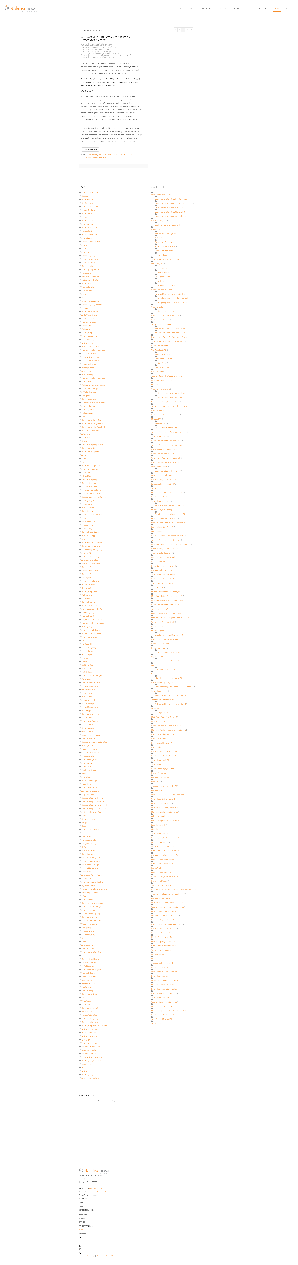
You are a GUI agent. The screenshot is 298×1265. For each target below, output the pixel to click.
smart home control (89, 507)
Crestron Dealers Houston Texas (94, 55)
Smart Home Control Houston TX (164, 574)
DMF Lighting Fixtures (163, 276)
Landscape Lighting (89, 479)
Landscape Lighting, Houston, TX (167, 225)
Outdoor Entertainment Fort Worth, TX (170, 393)
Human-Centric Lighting (90, 546)
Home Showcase (88, 854)
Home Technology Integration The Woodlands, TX (174, 687)
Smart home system (89, 759)
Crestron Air (86, 836)
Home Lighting (87, 1074)
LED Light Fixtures (162, 712)
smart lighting (86, 626)
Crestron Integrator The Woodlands (95, 808)
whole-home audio (88, 1050)
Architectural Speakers (90, 791)
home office (86, 878)
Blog (277, 9)
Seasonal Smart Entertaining (166, 428)
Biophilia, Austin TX (158, 825)
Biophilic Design (87, 703)
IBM (83, 640)
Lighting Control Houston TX (162, 967)
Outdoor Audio (87, 266)
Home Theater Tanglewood (92, 423)
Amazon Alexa (86, 766)
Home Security (87, 511)
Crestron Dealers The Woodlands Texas (96, 44)
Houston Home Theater (90, 430)
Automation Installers (89, 560)
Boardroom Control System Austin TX (165, 807)
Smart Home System (159, 466)
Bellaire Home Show (89, 850)
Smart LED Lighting (88, 553)
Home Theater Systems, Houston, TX (165, 315)
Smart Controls (87, 381)
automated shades (88, 353)
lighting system (87, 1039)
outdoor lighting (87, 931)
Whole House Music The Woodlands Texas (167, 535)
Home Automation (111, 154)
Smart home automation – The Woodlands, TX (169, 794)
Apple (83, 455)
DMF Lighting (86, 595)
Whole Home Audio (89, 234)
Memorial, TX (156, 419)
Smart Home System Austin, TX (163, 799)
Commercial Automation (90, 493)
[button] (80, 1237)
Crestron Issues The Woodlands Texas (96, 49)
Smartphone (86, 777)
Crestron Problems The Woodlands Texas (97, 51)
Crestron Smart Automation (92, 682)
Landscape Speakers (89, 840)
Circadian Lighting (88, 934)
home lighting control (89, 500)
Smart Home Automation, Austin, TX (169, 207)
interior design (87, 651)
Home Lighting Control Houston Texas (166, 440)
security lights (86, 654)
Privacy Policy (110, 1256)
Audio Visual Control (89, 315)
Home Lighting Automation (92, 917)
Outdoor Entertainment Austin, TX (164, 855)
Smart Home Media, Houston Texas (165, 259)
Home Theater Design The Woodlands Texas (168, 337)
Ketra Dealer (156, 665)
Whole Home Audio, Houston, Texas (165, 402)
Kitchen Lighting (87, 612)
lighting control (87, 343)
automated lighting (88, 647)
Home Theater (87, 213)
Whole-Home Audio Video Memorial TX (170, 333)
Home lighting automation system (94, 1025)
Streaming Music (87, 409)
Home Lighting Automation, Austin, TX (166, 725)
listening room (87, 745)
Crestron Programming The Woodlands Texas (99, 48)
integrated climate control (91, 619)
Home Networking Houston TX (163, 449)
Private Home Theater (160, 497)
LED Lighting (86, 476)
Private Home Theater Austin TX (163, 756)
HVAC (83, 847)
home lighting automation (91, 1057)
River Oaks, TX (156, 263)
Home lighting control (89, 591)
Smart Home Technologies (91, 675)
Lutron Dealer (157, 868)
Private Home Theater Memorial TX (165, 915)
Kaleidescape (86, 290)
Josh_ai (84, 997)
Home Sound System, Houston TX (164, 876)
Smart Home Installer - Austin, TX (164, 971)
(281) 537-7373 (95, 1188)
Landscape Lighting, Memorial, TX (164, 557)
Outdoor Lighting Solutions (92, 304)
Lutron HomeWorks (89, 486)
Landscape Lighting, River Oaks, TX (164, 548)
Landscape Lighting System (92, 444)
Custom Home (87, 724)
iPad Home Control (88, 770)
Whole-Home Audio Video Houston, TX (170, 328)
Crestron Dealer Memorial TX (162, 859)
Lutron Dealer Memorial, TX (162, 864)
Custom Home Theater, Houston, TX (165, 415)
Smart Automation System (91, 969)
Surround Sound (88, 700)
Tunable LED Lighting (89, 868)
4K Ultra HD (86, 598)
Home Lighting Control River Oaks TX (165, 838)
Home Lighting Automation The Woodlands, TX (173, 298)
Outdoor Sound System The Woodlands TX (168, 894)
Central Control (87, 717)
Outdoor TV (86, 574)
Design (84, 822)
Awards (84, 815)
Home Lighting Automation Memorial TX (167, 924)
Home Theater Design (90, 994)
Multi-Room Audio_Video (91, 633)
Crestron (84, 196)
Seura (83, 294)
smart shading (87, 374)
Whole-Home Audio (89, 637)
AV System (85, 434)
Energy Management (89, 707)
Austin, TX (155, 708)
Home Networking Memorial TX (163, 566)
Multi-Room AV (161, 423)
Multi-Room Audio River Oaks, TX (164, 717)
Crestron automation (89, 738)
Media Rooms (86, 1011)
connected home (88, 689)
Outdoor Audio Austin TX (164, 311)
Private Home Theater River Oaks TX (165, 1015)
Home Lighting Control (90, 714)
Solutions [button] (223, 9)
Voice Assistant (87, 1001)
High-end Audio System (90, 532)
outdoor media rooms (90, 752)
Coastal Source (87, 203)
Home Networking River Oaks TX (163, 993)
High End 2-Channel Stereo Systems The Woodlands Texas (174, 889)
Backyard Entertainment (90, 563)
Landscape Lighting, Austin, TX (163, 484)
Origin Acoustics (87, 794)
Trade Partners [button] (263, 9)
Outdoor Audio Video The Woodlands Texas (168, 522)
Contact (288, 9)
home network (87, 693)
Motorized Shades (88, 322)
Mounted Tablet (87, 616)
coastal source (87, 731)
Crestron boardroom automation (94, 497)
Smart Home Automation (96, 158)
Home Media (86, 283)
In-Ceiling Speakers (88, 962)
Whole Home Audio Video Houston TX (166, 458)
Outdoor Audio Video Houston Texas (165, 933)
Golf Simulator (87, 668)
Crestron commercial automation (94, 742)
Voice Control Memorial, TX (162, 1019)
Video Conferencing (89, 924)
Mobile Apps (86, 710)
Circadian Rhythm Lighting (91, 549)
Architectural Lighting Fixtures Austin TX (170, 704)
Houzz (83, 826)
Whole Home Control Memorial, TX (168, 678)
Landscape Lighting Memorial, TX (164, 751)
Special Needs (86, 871)
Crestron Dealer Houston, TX (162, 984)
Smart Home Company (90, 556)
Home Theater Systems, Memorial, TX (165, 639)
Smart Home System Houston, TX (168, 471)
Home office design (158, 773)
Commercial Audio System (91, 920)
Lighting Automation (89, 1015)
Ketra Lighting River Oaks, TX (162, 527)
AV (82, 955)
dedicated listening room (91, 857)
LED (83, 416)
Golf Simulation (87, 665)
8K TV (153, 958)
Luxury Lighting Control (164, 251)
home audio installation (90, 861)
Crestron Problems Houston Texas (120, 55)
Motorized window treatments (93, 350)
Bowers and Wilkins (89, 364)
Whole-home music (89, 1043)
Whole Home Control (89, 1032)
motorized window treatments (93, 378)
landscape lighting (88, 1064)
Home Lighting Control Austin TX (164, 453)
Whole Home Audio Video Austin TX (165, 851)
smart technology (88, 535)
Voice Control (86, 1004)
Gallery (236, 9)
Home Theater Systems (160, 643)
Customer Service (88, 819)
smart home (86, 371)
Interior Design (87, 528)
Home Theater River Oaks (91, 420)
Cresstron (85, 661)
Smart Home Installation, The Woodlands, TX (172, 505)
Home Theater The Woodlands (93, 427)
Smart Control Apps (89, 787)
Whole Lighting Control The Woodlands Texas (169, 406)
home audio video (88, 262)
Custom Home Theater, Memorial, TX (165, 592)
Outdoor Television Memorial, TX (164, 786)
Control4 (84, 441)
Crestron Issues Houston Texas (163, 911)
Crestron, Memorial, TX (160, 609)
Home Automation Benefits (92, 542)
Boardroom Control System (162, 475)
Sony (83, 297)
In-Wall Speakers (87, 966)
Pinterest (84, 658)
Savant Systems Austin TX (161, 885)
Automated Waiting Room (91, 875)
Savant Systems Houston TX (162, 583)
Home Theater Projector (90, 311)
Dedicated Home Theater (91, 276)
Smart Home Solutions (163, 354)
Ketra (83, 248)
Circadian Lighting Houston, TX (163, 941)
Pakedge (84, 308)
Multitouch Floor (87, 644)
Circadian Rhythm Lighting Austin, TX (169, 635)
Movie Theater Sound (89, 605)
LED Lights (85, 395)
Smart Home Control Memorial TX (164, 997)
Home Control (126, 154)
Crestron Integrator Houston (92, 798)
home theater (86, 472)
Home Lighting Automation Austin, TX (169, 294)
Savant (84, 245)
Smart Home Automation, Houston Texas (171, 199)
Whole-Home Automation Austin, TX (165, 946)
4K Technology (87, 413)
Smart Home (86, 252)
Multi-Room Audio (158, 721)
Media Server (86, 784)
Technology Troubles (89, 892)
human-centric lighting (90, 581)
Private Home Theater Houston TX (164, 980)
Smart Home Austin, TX (160, 760)
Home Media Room (89, 227)
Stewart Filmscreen (88, 976)
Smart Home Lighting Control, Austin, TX (170, 695)
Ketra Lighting (86, 332)
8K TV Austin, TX (157, 954)
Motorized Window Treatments (163, 380)
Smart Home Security (89, 469)
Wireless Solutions (88, 973)
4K (82, 462)
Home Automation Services (92, 903)
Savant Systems (87, 238)
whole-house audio (89, 1053)
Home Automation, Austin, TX (162, 734)
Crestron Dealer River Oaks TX (163, 872)
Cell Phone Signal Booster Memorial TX (166, 820)
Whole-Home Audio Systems (166, 233)
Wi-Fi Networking (161, 238)
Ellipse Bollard (86, 437)
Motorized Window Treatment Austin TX (166, 596)
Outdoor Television (158, 790)
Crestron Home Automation (166, 285)
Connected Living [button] (206, 9)
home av (84, 518)
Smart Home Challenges (90, 829)
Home (180, 9)
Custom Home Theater (90, 360)
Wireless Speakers (88, 287)
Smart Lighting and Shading (92, 882)
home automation (88, 318)
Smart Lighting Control (90, 269)
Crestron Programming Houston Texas (96, 46)
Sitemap (100, 1256)
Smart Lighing (86, 763)
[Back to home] (21, 8)
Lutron (84, 217)
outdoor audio (87, 525)
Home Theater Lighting (90, 448)
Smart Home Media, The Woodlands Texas (167, 341)
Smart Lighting (87, 224)
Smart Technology (88, 406)
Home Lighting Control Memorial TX (165, 605)
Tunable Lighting (87, 339)
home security (87, 504)
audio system (86, 577)
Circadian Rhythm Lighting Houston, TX (170, 514)
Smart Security (87, 899)
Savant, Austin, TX (158, 561)
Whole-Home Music (89, 584)
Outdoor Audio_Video (89, 570)
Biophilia (154, 829)
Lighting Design (87, 273)
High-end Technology (89, 602)
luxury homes (86, 980)
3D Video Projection (89, 392)
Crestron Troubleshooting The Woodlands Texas (100, 53)
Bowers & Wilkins (88, 210)
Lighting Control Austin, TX (161, 937)
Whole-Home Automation (91, 952)
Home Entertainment (89, 1008)
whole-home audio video (91, 1046)
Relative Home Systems (90, 301)
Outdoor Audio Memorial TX (162, 963)
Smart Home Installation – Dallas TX (165, 989)
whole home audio (88, 521)
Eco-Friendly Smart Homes (165, 246)
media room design (89, 749)
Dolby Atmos (86, 329)
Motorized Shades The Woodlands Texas (167, 600)
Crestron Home (87, 948)
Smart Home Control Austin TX (163, 833)
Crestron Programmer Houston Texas (166, 540)
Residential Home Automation (93, 402)
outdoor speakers (88, 756)
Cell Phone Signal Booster (161, 816)
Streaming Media (88, 910)
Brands (248, 9)
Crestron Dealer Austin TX (161, 803)
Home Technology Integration (163, 682)
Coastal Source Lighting (90, 913)
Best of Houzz (86, 672)
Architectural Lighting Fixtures (162, 699)
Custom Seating (87, 728)
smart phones (86, 696)
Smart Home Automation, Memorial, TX (170, 212)
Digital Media (86, 679)
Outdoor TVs (86, 567)
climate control (87, 588)
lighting (84, 1071)
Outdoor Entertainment (90, 241)
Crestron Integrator (94, 154)
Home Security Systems (90, 465)
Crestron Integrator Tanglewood (94, 805)
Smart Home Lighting (89, 1018)
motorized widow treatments (92, 623)
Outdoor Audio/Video (89, 1022)
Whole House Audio (89, 336)
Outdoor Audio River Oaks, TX (162, 570)
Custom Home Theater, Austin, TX (164, 518)
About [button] (191, 9)
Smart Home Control (89, 206)
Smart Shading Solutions (91, 630)
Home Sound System (159, 881)
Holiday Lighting (161, 255)
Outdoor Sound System (90, 959)
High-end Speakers (88, 885)
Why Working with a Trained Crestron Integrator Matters (105, 39)
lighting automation (89, 1036)
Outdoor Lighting (88, 255)
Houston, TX (156, 229)
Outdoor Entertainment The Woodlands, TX (172, 397)
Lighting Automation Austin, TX (167, 661)
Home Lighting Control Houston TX (165, 462)
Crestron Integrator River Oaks (93, 801)
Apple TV (84, 458)
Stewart (84, 941)
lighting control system (90, 1029)
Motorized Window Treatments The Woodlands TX (171, 544)
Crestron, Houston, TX (160, 842)
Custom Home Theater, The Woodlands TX (168, 579)
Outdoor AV (86, 325)
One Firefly (90, 1256)
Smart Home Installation (161, 501)
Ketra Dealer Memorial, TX (165, 669)
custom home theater (89, 280)
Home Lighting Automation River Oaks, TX (171, 302)
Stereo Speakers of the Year (92, 609)
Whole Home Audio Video (91, 721)
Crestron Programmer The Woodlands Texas (98, 57)
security (84, 1067)
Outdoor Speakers (88, 483)
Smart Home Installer (159, 976)
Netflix (83, 773)
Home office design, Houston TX (164, 769)
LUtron (84, 896)
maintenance (86, 987)
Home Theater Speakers (90, 451)
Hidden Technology (89, 780)
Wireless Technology (89, 983)
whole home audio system (91, 864)
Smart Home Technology (91, 906)
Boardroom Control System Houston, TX (167, 902)
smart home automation (91, 346)
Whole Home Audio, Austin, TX (163, 622)
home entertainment (89, 259)
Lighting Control (87, 231)
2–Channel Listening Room (91, 812)
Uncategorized (157, 371)
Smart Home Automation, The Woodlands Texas (173, 203)
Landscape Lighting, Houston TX (163, 928)
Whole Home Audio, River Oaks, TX (164, 846)
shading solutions (88, 367)
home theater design (89, 388)
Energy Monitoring (88, 843)
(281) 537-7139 (100, 1192)
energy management (89, 686)
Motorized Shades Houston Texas (164, 812)
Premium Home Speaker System (94, 889)
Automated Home (88, 945)
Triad (83, 833)
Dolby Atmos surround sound (93, 385)
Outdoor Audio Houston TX (162, 553)
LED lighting (86, 927)
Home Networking (88, 399)
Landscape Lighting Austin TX (162, 920)
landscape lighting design (91, 735)
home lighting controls (90, 357)
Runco (83, 539)
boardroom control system (92, 490)
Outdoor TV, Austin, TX (160, 777)
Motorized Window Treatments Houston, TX (168, 730)
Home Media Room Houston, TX (167, 652)
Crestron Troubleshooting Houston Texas (167, 907)
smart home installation (90, 1078)
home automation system (91, 514)
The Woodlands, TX (158, 350)
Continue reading (90, 149)
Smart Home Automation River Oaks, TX (170, 216)
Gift (82, 938)
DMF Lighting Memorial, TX (161, 743)
